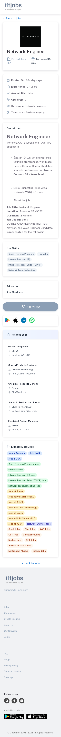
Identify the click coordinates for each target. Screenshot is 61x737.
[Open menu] (50, 7)
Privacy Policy (11, 665)
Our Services (10, 631)
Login (7, 637)
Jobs (6, 607)
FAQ (6, 653)
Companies (10, 613)
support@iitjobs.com (16, 590)
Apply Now (33, 306)
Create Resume (12, 619)
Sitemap (8, 677)
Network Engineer (29, 136)
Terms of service (13, 671)
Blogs (7, 659)
